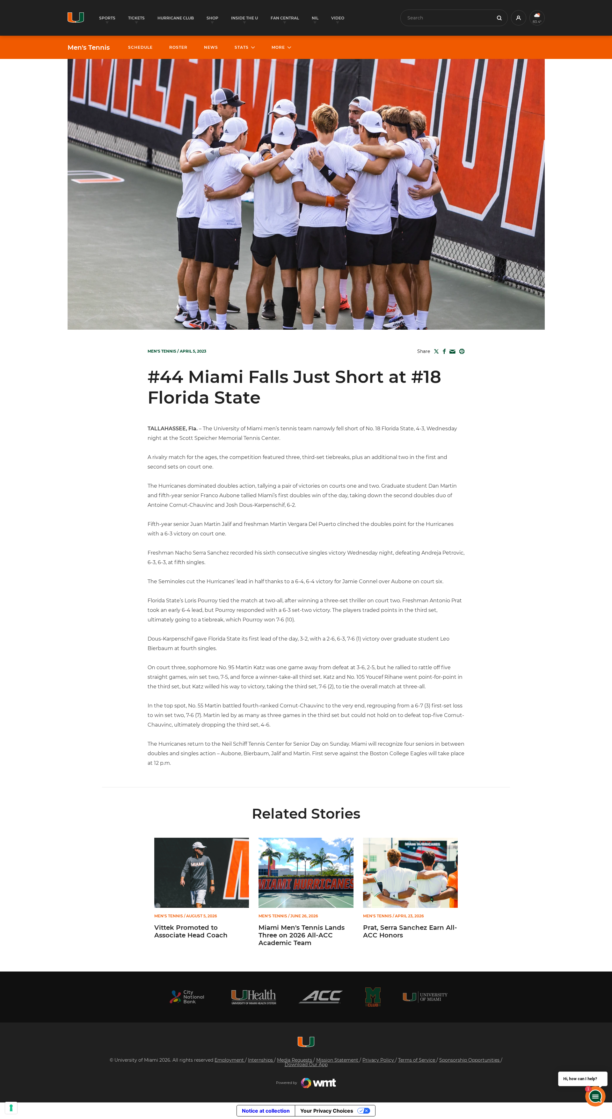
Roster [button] (178, 47)
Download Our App (306, 1064)
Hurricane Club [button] (175, 18)
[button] (518, 17)
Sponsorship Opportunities (470, 1060)
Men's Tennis (89, 47)
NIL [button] (315, 18)
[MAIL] (451, 352)
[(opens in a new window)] (186, 996)
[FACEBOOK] (443, 351)
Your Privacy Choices (326, 1111)
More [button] (278, 47)
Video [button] (337, 18)
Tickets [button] (136, 18)
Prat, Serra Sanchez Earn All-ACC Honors (410, 931)
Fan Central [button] (285, 18)
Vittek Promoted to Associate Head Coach (191, 931)
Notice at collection (266, 1111)
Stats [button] (242, 47)
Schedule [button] (140, 47)
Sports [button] (107, 18)
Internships (261, 1060)
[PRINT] (460, 351)
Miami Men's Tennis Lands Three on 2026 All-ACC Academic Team (302, 935)
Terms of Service (417, 1060)
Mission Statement (338, 1060)
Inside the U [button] (244, 18)
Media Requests (295, 1060)
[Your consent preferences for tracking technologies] (11, 1108)
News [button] (211, 47)
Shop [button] (212, 18)
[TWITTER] (435, 351)
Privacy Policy (378, 1060)
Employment (230, 1060)
